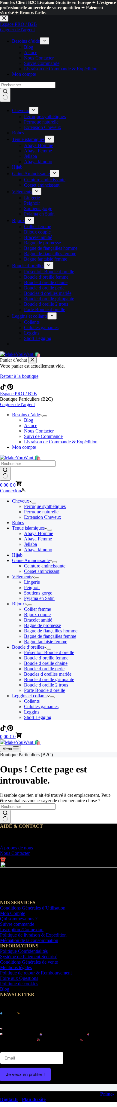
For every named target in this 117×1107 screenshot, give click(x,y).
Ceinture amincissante (44, 565)
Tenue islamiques (28, 528)
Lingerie (32, 582)
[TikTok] (3, 388)
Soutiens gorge (38, 592)
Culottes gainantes (41, 706)
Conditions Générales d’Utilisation (32, 907)
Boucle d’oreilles (28, 647)
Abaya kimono (38, 549)
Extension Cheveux (42, 517)
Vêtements (22, 576)
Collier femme (37, 609)
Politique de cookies (19, 983)
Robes (18, 522)
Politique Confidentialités (24, 951)
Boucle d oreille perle (44, 668)
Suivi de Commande (43, 436)
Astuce (30, 425)
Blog (28, 420)
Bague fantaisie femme (45, 641)
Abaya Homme (38, 533)
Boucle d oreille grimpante (49, 679)
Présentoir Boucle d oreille (49, 652)
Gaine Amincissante (31, 560)
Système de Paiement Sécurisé (28, 956)
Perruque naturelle (41, 511)
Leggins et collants (29, 695)
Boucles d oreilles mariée (47, 674)
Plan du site (34, 1099)
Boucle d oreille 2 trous (46, 684)
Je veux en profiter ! (25, 1074)
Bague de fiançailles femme (50, 636)
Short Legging (37, 717)
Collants (32, 701)
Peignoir (32, 587)
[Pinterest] (10, 388)
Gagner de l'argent (17, 404)
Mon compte (24, 447)
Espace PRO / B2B (18, 393)
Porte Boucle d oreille (44, 690)
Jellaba (30, 544)
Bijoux (18, 603)
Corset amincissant (41, 571)
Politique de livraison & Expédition (33, 934)
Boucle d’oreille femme (46, 657)
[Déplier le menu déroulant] (44, 416)
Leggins (31, 711)
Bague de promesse (42, 625)
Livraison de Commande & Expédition (61, 441)
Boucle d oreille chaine (46, 663)
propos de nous (16, 847)
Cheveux (20, 500)
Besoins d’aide (26, 414)
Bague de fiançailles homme (50, 630)
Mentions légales (16, 967)
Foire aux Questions (19, 978)
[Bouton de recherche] (5, 474)
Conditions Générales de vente (29, 962)
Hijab (17, 555)
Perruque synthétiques (45, 506)
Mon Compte (12, 913)
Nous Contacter (39, 430)
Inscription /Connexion (22, 929)
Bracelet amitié (38, 619)
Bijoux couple (37, 614)
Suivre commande (17, 924)
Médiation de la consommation (29, 940)
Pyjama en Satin (39, 598)
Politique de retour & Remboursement (36, 972)
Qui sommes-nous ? (19, 918)
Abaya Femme (38, 538)
